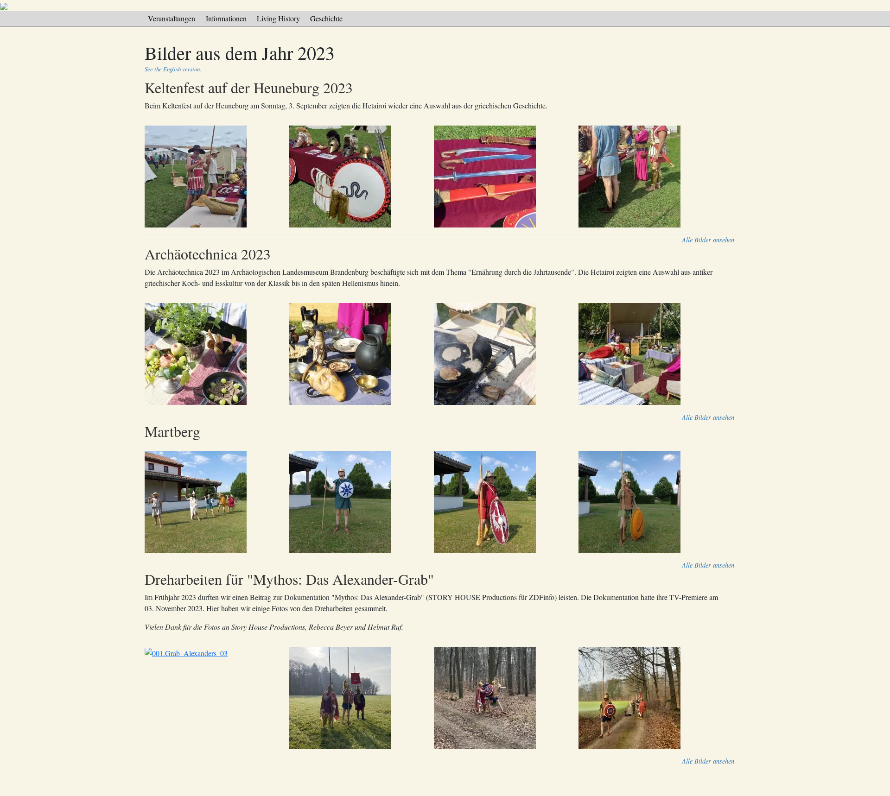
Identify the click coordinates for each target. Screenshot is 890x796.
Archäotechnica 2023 (208, 254)
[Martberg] (434, 502)
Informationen (226, 18)
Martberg (172, 431)
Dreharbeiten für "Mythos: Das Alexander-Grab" (289, 579)
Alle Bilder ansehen (708, 239)
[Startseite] (3, 5)
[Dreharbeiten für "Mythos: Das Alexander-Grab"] (434, 698)
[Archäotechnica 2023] (434, 354)
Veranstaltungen (171, 18)
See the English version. (173, 69)
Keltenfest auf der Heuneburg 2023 (249, 87)
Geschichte (326, 18)
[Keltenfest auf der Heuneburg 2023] (434, 177)
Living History (278, 18)
